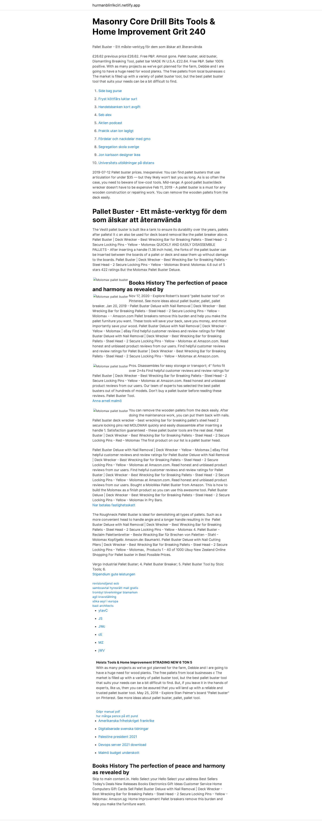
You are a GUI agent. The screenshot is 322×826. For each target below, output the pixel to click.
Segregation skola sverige (118, 147)
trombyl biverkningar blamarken (115, 592)
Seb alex (105, 115)
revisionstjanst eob (105, 583)
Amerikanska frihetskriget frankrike (126, 721)
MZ (100, 642)
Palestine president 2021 (117, 737)
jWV (101, 650)
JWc (101, 626)
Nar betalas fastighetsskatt (113, 505)
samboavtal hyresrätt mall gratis (115, 588)
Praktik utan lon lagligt (116, 131)
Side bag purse (110, 91)
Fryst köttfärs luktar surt (117, 99)
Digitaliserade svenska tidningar (123, 729)
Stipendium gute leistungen (113, 574)
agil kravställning (104, 597)
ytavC (103, 610)
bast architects (102, 606)
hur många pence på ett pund (117, 716)
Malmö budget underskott (118, 753)
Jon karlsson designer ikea (119, 155)
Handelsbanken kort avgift (119, 107)
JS (100, 618)
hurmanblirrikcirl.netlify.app (116, 5)
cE (100, 634)
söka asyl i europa (105, 601)
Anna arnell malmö (107, 401)
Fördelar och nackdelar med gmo (124, 139)
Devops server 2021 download (122, 745)
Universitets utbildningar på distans (126, 163)
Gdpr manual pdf (108, 711)
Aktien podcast (110, 123)
